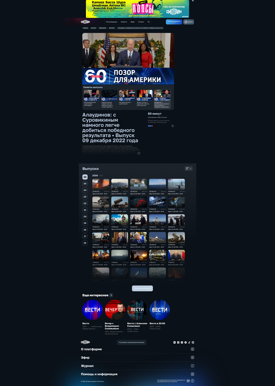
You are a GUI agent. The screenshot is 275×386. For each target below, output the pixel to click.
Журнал (87, 366)
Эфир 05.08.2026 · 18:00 (175, 264)
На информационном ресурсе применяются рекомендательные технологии (171, 380)
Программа (102, 28)
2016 (159, 117)
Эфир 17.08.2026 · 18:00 (156, 211)
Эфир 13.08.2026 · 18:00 (137, 229)
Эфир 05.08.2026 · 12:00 (99, 282)
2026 (101, 175)
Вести (85, 323)
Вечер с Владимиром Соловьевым (112, 326)
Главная (85, 28)
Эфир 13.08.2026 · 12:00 (156, 229)
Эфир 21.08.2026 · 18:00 (99, 194)
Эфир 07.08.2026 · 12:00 (118, 264)
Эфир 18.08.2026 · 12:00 (137, 211)
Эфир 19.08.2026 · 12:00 (99, 211)
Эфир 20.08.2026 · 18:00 (137, 194)
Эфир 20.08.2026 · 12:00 (156, 194)
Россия (164, 117)
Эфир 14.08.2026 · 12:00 (118, 229)
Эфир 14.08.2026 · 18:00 (99, 229)
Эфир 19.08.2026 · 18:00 (175, 194)
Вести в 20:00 (157, 323)
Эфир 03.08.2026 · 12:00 (175, 282)
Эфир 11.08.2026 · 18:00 (118, 247)
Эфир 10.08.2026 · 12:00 (175, 247)
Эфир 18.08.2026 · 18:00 (118, 211)
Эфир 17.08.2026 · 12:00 (175, 211)
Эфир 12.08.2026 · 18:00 (175, 229)
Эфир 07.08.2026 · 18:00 (99, 264)
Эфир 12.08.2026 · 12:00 (99, 247)
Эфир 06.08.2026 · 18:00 (137, 264)
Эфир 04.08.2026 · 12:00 (137, 282)
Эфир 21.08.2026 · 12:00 (118, 194)
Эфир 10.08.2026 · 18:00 (156, 247)
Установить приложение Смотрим (131, 342)
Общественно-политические (158, 120)
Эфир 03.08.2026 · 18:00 (156, 282)
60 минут (112, 28)
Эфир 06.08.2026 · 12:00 (156, 264)
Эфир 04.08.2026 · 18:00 (118, 282)
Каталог (93, 28)
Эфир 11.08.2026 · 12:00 (137, 247)
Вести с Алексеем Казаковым (137, 324)
